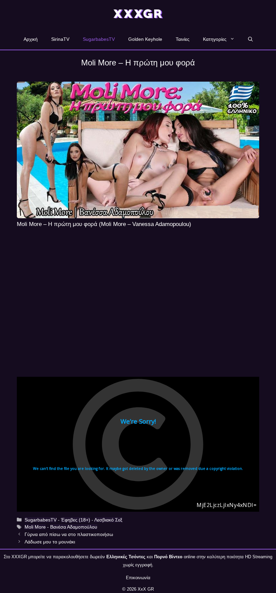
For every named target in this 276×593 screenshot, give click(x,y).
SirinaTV (60, 39)
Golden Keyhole (145, 39)
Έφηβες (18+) (75, 520)
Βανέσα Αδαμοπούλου (73, 527)
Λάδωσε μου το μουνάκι (50, 541)
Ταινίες (182, 39)
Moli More (35, 527)
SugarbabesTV (99, 39)
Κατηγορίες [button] (215, 39)
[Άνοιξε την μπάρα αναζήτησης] (250, 39)
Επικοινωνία (138, 577)
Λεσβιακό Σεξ (108, 520)
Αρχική (31, 39)
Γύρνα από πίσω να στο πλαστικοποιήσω (69, 534)
